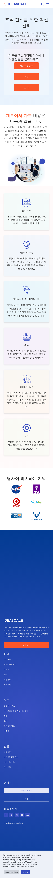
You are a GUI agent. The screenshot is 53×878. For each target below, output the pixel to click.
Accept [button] (25, 872)
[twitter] (11, 815)
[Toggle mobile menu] (47, 4)
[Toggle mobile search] (42, 4)
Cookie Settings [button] (11, 872)
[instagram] (17, 815)
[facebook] (6, 815)
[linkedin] (27, 815)
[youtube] (22, 815)
